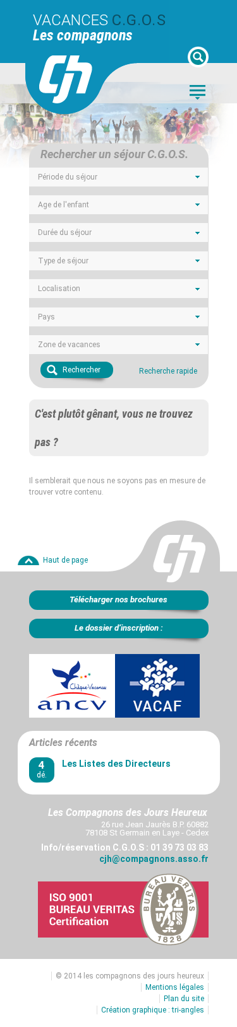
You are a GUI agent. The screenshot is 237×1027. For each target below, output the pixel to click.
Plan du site (184, 998)
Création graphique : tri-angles (152, 1010)
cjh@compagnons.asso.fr (154, 859)
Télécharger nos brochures (118, 599)
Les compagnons (83, 35)
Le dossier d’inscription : (119, 628)
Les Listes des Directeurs (116, 764)
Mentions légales (174, 987)
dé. (42, 769)
